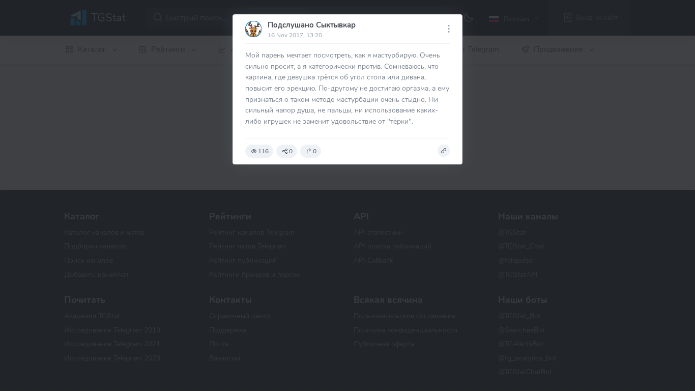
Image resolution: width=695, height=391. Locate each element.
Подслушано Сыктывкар (312, 25)
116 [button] (263, 151)
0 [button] (291, 151)
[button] (444, 151)
